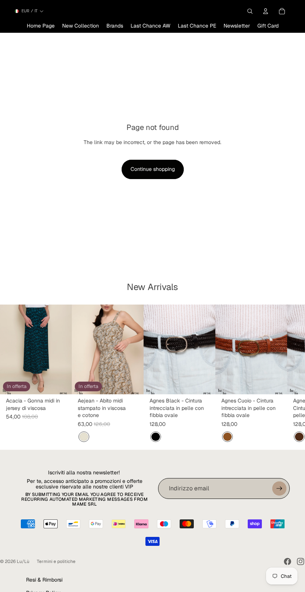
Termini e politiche (56, 561)
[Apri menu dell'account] (265, 11)
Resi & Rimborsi (44, 579)
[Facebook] (287, 561)
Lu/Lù (23, 561)
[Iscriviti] (279, 488)
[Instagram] (300, 561)
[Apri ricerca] (250, 11)
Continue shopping (153, 169)
